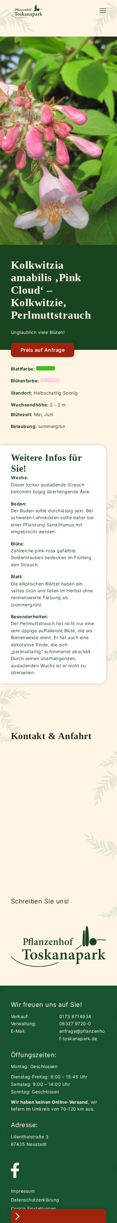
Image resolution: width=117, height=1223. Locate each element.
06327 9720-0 (75, 1023)
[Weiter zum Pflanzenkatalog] (58, 1216)
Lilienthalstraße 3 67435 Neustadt (30, 1140)
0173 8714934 (75, 1016)
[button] (5, 138)
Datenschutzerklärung (35, 1199)
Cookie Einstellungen (33, 1208)
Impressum (23, 1191)
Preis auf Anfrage (43, 350)
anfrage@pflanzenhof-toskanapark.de (82, 1034)
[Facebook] (15, 1171)
